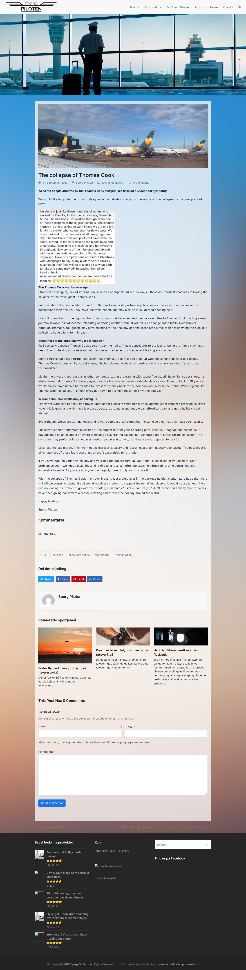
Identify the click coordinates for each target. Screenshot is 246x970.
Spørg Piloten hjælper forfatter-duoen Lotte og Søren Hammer (165, 827)
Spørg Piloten (84, 182)
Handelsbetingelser (106, 878)
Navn (42, 727)
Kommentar (47, 751)
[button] (239, 7)
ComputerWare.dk (187, 964)
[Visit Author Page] (48, 600)
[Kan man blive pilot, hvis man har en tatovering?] (123, 636)
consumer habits (79, 555)
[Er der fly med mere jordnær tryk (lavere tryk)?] (65, 645)
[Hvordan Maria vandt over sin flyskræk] (181, 636)
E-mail (130, 727)
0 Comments (141, 182)
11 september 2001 (51, 827)
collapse (58, 555)
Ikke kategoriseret (113, 182)
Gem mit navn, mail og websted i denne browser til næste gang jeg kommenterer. (95, 742)
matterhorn (102, 555)
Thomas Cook (123, 555)
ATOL (44, 555)
